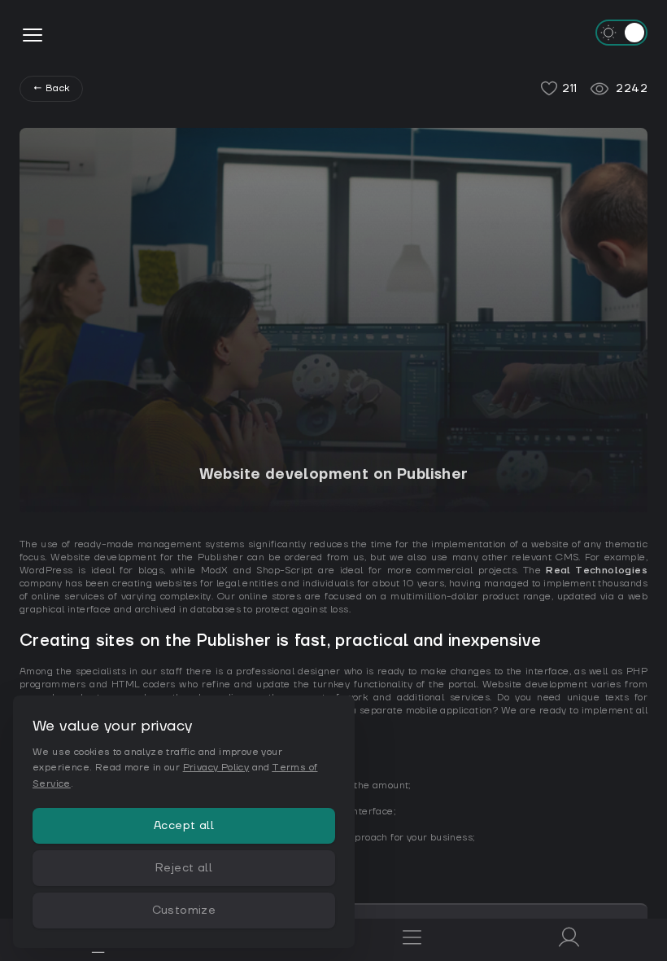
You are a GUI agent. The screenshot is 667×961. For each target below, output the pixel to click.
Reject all (183, 868)
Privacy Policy (216, 767)
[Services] (412, 940)
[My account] (569, 940)
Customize (184, 910)
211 (569, 88)
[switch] (621, 33)
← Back (51, 88)
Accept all (184, 825)
